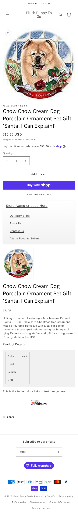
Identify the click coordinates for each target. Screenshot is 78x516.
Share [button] (10, 416)
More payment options (39, 194)
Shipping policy (38, 502)
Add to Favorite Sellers (25, 238)
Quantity (8, 153)
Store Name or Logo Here (27, 206)
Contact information (59, 502)
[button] (7, 14)
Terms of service (41, 508)
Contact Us (17, 230)
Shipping (7, 140)
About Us (16, 223)
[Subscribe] (58, 452)
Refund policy (19, 502)
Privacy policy (66, 496)
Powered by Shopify (44, 496)
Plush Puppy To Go (23, 496)
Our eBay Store (20, 215)
